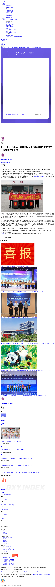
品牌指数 (3, 489)
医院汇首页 (4, 39)
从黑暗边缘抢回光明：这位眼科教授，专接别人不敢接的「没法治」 (17, 458)
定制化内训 (6, 543)
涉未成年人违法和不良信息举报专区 (41, 574)
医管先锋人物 (9, 12)
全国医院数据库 (9, 7)
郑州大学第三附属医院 (39, 176)
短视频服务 (6, 540)
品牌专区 (5, 551)
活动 (4, 8)
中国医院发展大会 (10, 10)
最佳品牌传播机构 (10, 17)
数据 (4, 4)
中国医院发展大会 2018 (8, 563)
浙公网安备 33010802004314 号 (31, 572)
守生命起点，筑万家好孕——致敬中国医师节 (11, 441)
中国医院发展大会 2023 (8, 559)
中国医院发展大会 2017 (8, 564)
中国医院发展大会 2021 (8, 560)
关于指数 (3, 40)
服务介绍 (5, 530)
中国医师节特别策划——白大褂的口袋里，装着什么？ (13, 449)
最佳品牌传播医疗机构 (8, 549)
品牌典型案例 (9, 15)
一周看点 (3, 420)
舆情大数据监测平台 (8, 537)
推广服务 (5, 538)
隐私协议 (5, 533)
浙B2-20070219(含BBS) (6, 572)
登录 (2, 44)
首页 (4, 1)
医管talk (8, 14)
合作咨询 (5, 532)
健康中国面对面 (9, 11)
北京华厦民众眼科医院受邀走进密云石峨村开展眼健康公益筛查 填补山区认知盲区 (20, 472)
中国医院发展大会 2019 (8, 562)
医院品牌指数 (9, 5)
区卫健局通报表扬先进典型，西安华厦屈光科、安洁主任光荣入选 (16, 465)
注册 (4, 44)
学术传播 (5, 541)
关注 (4, 3)
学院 (4, 18)
